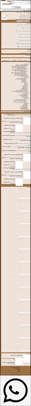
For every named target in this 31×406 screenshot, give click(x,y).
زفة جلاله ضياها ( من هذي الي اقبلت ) (17, 355)
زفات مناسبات (27, 76)
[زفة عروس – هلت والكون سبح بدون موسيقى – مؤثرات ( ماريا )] (22, 139)
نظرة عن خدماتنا (25, 93)
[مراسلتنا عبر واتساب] (15, 405)
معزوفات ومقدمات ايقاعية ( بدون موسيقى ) (21, 64)
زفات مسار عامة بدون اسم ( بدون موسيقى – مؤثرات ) (18, 66)
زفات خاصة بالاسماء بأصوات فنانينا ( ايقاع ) (20, 70)
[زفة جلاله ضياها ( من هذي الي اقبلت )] (26, 358)
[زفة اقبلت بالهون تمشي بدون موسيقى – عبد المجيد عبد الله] (27, 121)
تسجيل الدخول (29, 0)
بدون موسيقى (25, 101)
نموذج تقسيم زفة (25, 104)
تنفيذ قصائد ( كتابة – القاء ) (23, 95)
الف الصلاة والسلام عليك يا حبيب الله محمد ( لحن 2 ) (9, 114)
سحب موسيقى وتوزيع (24, 94)
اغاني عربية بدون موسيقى (28, 60)
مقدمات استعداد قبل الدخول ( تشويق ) (21, 99)
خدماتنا (19, 370)
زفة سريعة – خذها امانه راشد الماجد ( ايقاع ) (11, 143)
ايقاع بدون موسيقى (22, 60)
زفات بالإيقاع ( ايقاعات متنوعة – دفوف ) (22, 68)
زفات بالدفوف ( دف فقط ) (23, 71)
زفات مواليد (25, 83)
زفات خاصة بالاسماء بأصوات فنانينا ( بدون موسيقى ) (20, 75)
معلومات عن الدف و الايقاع (23, 106)
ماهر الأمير (4, 17)
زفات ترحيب (29, 19)
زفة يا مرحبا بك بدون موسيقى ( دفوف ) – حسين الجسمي (12, 122)
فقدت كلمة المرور (23, 0)
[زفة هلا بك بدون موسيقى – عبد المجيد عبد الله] (19, 361)
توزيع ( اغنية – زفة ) (24, 97)
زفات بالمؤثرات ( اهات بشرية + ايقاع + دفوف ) (21, 65)
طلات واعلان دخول (24, 77)
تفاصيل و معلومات (26, 103)
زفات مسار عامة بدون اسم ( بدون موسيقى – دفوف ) (19, 72)
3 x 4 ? (22, 1)
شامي (11, 60)
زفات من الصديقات (24, 86)
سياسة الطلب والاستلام (24, 108)
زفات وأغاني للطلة (23, 79)
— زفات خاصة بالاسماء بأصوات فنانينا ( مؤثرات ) (19, 67)
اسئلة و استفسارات (17, 368)
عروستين (10, 60)
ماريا (30, 141)
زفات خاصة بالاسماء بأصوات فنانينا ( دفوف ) (21, 19)
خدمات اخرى (27, 92)
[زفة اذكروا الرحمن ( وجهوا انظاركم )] (19, 128)
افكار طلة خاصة (23, 80)
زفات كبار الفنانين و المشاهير (23, 89)
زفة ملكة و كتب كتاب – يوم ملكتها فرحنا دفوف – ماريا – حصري (8, 363)
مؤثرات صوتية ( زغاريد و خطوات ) (21, 78)
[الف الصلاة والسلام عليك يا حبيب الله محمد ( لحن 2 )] (23, 114)
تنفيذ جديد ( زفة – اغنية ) (24, 96)
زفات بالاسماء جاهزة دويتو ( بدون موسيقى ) (21, 74)
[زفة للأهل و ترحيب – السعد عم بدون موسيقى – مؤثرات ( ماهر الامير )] (21, 146)
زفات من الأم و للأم (24, 87)
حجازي (17, 60)
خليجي (14, 60)
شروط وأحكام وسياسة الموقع (23, 107)
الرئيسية (18, 371)
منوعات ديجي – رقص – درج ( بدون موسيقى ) (21, 90)
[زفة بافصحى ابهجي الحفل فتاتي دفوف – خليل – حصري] (23, 135)
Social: (7, 16)
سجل (26, 0)
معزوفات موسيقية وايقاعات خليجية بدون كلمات (19, 100)
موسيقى (4, 60)
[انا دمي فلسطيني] (12, 128)
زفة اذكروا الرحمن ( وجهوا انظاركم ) (9, 125)
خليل (30, 137)
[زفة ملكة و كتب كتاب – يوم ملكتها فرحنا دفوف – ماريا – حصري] (21, 365)
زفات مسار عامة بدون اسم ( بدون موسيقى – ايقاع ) (19, 69)
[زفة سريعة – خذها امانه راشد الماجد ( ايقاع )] (24, 143)
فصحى (7, 60)
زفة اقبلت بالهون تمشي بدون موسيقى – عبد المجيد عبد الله (13, 154)
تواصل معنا (18, 369)
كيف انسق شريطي (24, 105)
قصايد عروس (24, 81)
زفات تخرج (25, 82)
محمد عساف (13, 166)
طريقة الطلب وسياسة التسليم (25, 109)
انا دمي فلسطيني (6, 128)
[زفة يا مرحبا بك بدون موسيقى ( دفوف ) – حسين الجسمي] (15, 121)
